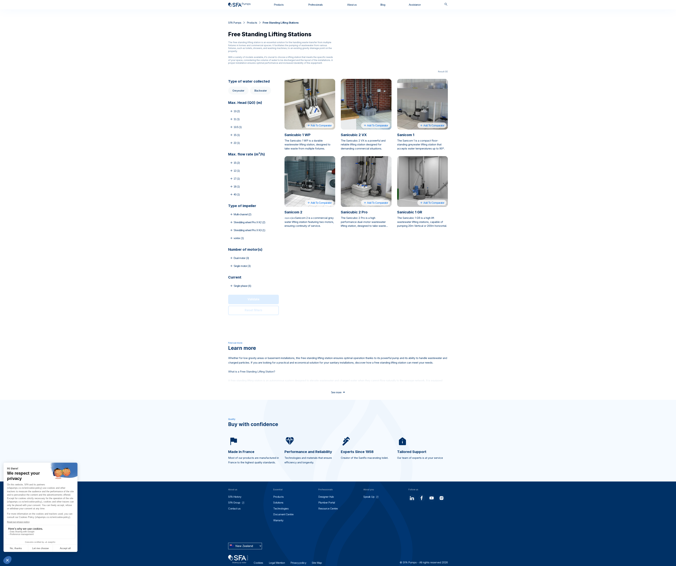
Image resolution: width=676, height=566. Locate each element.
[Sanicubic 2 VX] (366, 104)
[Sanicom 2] (309, 181)
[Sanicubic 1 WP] (309, 104)
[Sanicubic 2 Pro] (366, 181)
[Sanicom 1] (422, 104)
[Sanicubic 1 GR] (422, 181)
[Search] (446, 4)
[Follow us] (411, 498)
